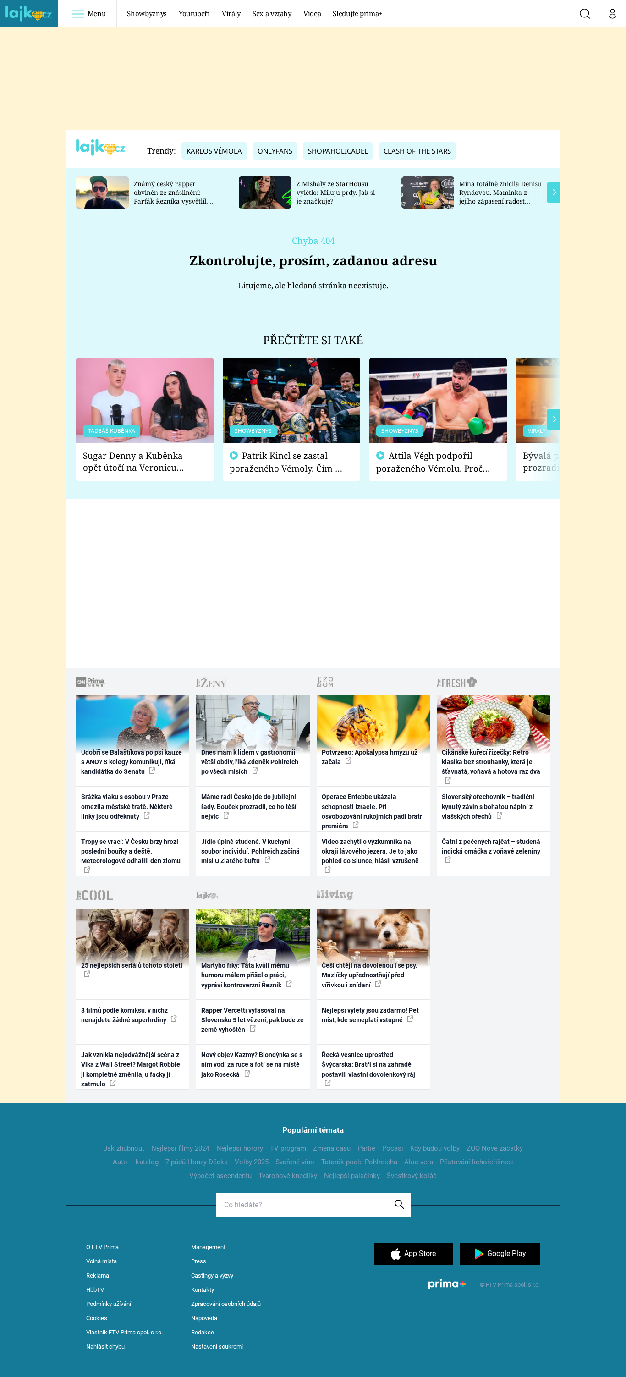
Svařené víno (294, 1162)
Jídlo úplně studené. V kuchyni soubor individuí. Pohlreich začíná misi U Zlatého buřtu (250, 851)
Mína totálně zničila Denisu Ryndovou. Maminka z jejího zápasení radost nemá (500, 196)
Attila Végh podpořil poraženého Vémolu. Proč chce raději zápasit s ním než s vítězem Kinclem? (429, 462)
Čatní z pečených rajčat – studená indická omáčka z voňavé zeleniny (491, 846)
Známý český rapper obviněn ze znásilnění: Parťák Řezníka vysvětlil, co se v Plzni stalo (175, 196)
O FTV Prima (102, 1247)
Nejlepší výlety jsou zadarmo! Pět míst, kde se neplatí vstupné (370, 1015)
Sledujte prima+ (357, 13)
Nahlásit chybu (105, 1346)
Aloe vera (418, 1162)
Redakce (202, 1332)
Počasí (392, 1148)
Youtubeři (194, 13)
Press (198, 1261)
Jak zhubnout (124, 1148)
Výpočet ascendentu (220, 1176)
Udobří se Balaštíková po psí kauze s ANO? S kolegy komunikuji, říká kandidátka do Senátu (131, 762)
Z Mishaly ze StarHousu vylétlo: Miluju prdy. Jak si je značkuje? (336, 192)
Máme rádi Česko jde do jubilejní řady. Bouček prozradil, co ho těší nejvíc (249, 806)
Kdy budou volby (435, 1148)
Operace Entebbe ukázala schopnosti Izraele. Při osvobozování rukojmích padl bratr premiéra (372, 811)
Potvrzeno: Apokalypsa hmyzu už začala (369, 757)
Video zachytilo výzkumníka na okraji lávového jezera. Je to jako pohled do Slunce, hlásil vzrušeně (370, 851)
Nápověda (204, 1318)
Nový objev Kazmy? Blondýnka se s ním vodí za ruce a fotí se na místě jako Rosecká (251, 1064)
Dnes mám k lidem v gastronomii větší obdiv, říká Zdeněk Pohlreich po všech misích (249, 762)
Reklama (97, 1275)
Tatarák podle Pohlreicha (359, 1162)
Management (208, 1247)
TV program (288, 1148)
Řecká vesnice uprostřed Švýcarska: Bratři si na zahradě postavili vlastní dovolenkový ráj (368, 1064)
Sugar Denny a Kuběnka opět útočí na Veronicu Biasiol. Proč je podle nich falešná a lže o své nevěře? (137, 462)
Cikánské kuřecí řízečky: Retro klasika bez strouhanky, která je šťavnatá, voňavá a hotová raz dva (491, 762)
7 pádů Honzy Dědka (196, 1162)
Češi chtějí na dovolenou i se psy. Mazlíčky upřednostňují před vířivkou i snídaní (369, 975)
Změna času (332, 1148)
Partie (366, 1148)
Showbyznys (146, 13)
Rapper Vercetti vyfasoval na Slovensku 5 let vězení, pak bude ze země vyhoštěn (252, 1020)
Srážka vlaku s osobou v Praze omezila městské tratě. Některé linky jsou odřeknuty (127, 806)
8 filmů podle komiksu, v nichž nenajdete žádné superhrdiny (124, 1015)
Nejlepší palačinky (352, 1176)
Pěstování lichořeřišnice (477, 1162)
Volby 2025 (252, 1162)
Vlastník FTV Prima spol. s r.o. (124, 1332)
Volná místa (101, 1261)
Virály (231, 13)
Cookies (96, 1318)
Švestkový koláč (412, 1176)
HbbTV (95, 1289)
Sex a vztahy (272, 13)
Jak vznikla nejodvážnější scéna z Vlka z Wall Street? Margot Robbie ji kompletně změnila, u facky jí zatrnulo (130, 1069)
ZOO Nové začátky (495, 1148)
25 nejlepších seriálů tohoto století (131, 965)
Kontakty (202, 1289)
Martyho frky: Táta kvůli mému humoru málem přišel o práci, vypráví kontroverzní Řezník (245, 975)
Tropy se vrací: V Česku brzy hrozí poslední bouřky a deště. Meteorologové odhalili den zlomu (131, 851)
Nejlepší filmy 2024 (180, 1148)
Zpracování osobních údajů (226, 1303)
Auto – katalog (136, 1162)
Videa (312, 13)
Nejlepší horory (239, 1148)
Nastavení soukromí (217, 1346)
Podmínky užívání (108, 1303)
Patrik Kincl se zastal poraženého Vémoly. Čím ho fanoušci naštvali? (288, 462)
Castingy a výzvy (212, 1275)
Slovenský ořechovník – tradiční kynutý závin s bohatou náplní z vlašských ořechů (488, 806)
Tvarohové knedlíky (287, 1176)
